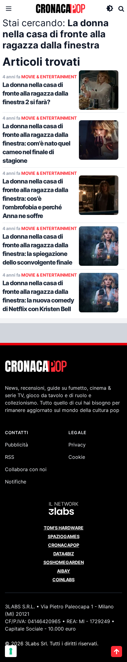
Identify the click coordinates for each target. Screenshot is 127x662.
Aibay (63, 571)
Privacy (77, 445)
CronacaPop (63, 545)
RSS (9, 457)
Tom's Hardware (64, 527)
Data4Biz (63, 553)
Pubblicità (16, 445)
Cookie (76, 457)
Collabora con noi (26, 469)
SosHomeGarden (63, 562)
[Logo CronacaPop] (60, 8)
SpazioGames (64, 536)
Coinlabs (63, 579)
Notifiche (15, 482)
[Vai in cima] (116, 651)
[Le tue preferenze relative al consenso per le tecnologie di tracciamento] (11, 651)
